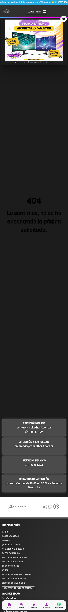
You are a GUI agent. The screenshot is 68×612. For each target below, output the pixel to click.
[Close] (63, 19)
